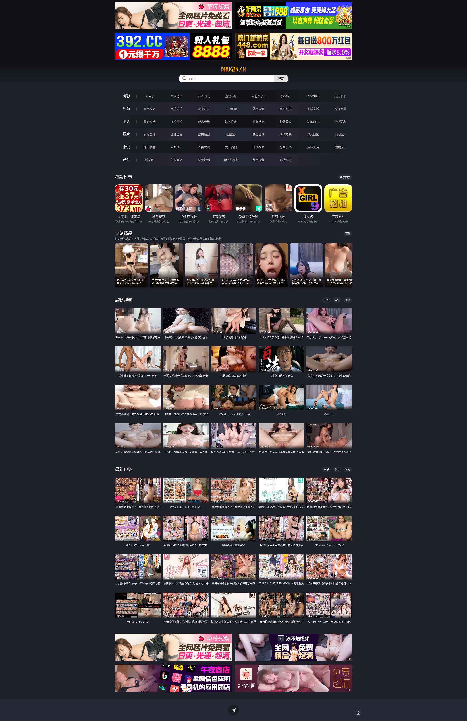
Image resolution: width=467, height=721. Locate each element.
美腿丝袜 (258, 134)
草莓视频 (204, 160)
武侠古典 (231, 147)
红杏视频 (258, 160)
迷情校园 (258, 147)
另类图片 (340, 134)
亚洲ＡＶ (149, 109)
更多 (347, 300)
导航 (126, 159)
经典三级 (286, 122)
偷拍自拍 (176, 122)
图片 (126, 134)
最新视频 (123, 300)
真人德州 (176, 96)
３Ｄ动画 (231, 109)
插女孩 (149, 160)
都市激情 (149, 147)
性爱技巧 (340, 147)
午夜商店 (176, 160)
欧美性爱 (231, 122)
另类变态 (340, 122)
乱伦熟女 (313, 122)
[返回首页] (358, 713)
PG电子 (149, 96)
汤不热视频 (231, 160)
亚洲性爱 (149, 122)
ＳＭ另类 (340, 109)
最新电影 (123, 469)
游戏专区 (231, 96)
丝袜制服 (286, 109)
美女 (326, 300)
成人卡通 (204, 122)
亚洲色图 (176, 134)
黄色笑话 (313, 147)
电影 (126, 121)
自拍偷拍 (176, 109)
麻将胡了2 (258, 96)
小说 (126, 147)
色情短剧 (286, 160)
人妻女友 (204, 147)
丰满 (326, 469)
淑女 (337, 469)
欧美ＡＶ (204, 109)
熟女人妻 (258, 109)
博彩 (126, 95)
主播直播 (313, 109)
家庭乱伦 (176, 147)
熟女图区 (313, 134)
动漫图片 (231, 134)
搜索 (281, 79)
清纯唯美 (286, 134)
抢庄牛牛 (340, 96)
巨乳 (337, 300)
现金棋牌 (313, 96)
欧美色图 (204, 134)
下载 (347, 233)
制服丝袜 (258, 122)
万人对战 (204, 96)
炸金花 (285, 96)
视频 (126, 108)
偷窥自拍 (149, 134)
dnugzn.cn (233, 69)
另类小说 (286, 147)
